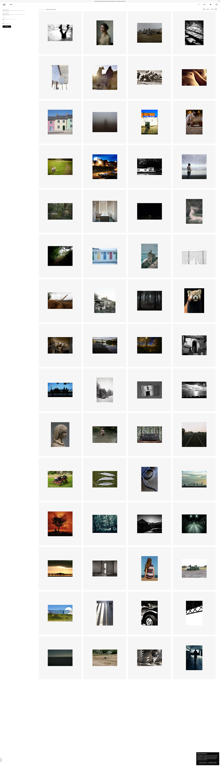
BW (10, 23)
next (216, 9)
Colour (7, 23)
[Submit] (198, 4)
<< (206, 9)
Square (7, 19)
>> (213, 9)
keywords (6, 11)
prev (204, 9)
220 (212, 9)
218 (208, 9)
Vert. (11, 19)
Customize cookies (212, 762)
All (3, 19)
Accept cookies (202, 762)
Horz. (14, 19)
